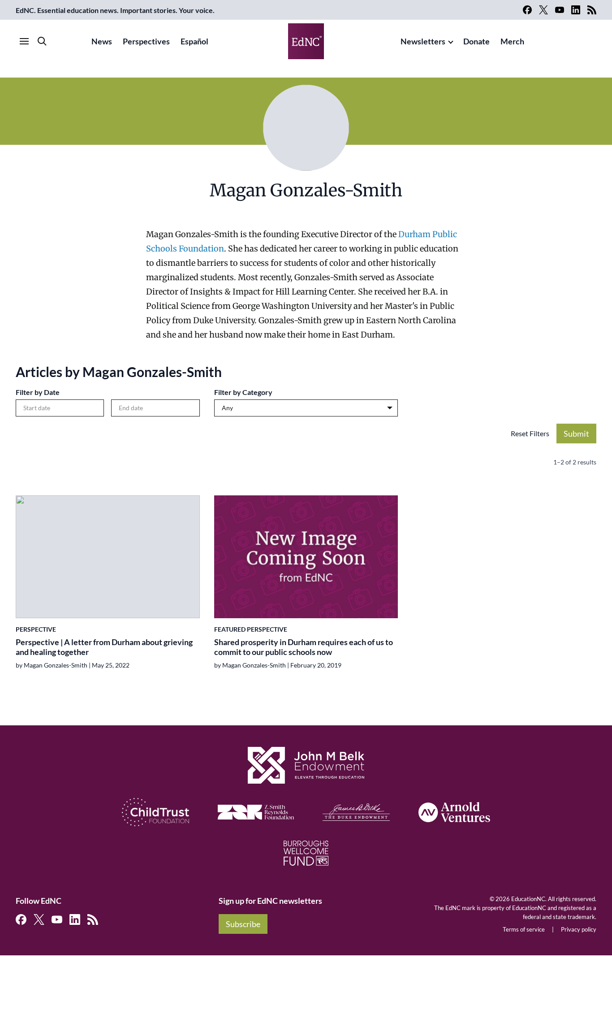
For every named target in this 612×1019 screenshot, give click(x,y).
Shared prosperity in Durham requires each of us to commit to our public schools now (303, 647)
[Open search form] (42, 41)
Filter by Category (243, 392)
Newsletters (423, 41)
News (101, 41)
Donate (476, 41)
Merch (512, 41)
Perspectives (146, 41)
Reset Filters (530, 433)
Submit (576, 433)
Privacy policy (578, 929)
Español (194, 41)
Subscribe (243, 924)
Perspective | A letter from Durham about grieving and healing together (104, 647)
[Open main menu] (24, 41)
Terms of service (524, 929)
